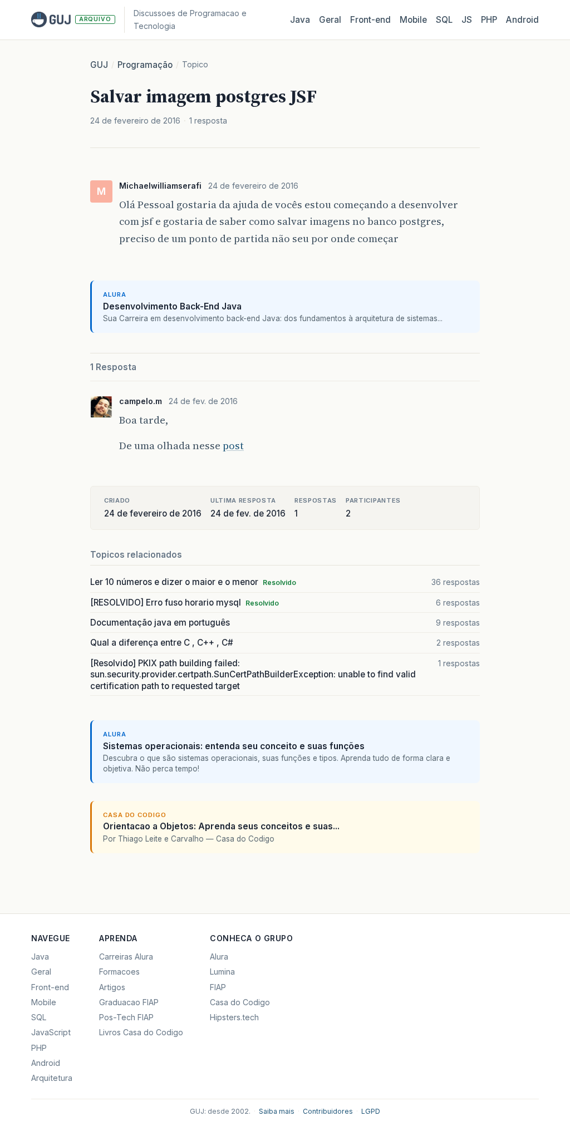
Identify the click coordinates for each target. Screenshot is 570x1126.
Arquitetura (51, 1078)
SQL (444, 19)
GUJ (99, 65)
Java (300, 19)
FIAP (218, 987)
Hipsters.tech (234, 1017)
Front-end (50, 987)
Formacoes (119, 971)
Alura (219, 956)
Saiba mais (276, 1111)
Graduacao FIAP (129, 1002)
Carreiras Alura (126, 956)
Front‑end (370, 19)
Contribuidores (328, 1111)
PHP (489, 19)
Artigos (112, 987)
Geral (330, 19)
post (233, 446)
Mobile (413, 19)
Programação (145, 65)
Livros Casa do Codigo (141, 1032)
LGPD (370, 1111)
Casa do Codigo (240, 1002)
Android (522, 19)
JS (466, 19)
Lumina (222, 971)
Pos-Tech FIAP (126, 1017)
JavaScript (51, 1032)
